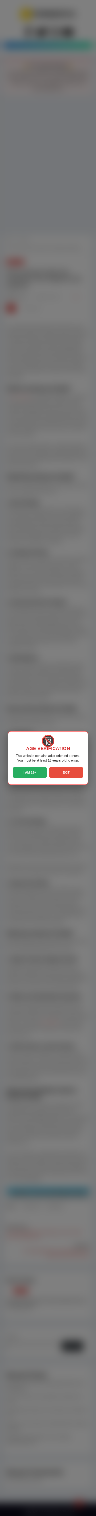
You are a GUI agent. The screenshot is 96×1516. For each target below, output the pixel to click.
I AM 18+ (29, 772)
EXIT (66, 772)
